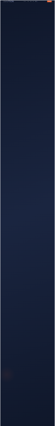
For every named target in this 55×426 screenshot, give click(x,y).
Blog (33, 1)
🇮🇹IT (36, 1)
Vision (30, 1)
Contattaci (49, 1)
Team (28, 1)
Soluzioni (25, 1)
